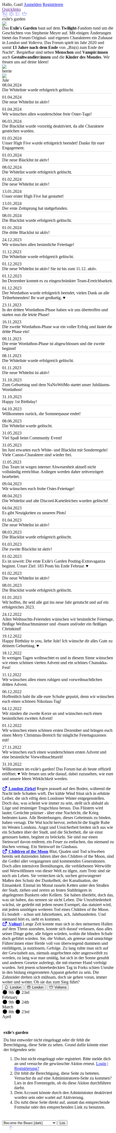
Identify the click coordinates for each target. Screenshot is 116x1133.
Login (101, 1063)
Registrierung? (26, 1068)
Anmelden (33, 4)
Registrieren (53, 4)
